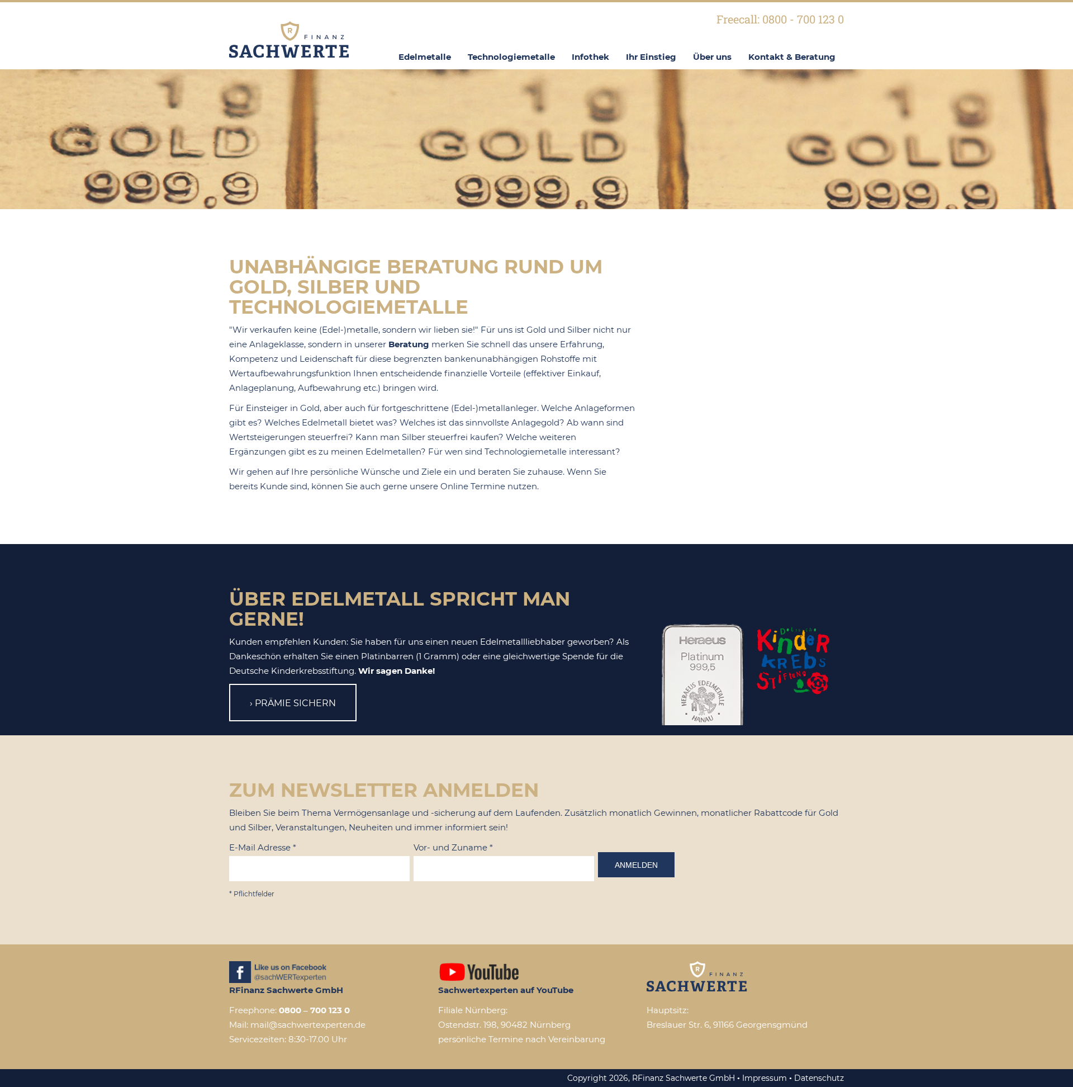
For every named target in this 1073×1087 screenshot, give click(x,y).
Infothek (590, 56)
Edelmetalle (424, 56)
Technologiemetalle (511, 56)
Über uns (712, 56)
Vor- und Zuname (453, 847)
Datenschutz (819, 1078)
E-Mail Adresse (262, 847)
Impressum (764, 1078)
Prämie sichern (295, 703)
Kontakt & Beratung (791, 56)
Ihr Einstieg (651, 56)
